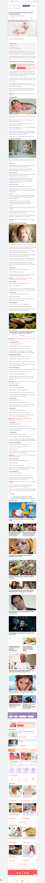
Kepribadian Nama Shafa (14, 47)
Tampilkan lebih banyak (22, 822)
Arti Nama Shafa (12, 45)
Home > (10, 8)
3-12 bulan (19, 5)
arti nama (15, 716)
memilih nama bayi (24, 244)
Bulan (16, 449)
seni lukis (21, 190)
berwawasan (24, 365)
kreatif (23, 216)
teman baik (24, 475)
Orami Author (22, 38)
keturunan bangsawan (14, 416)
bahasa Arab (23, 127)
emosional (19, 182)
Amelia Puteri (21, 39)
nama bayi (10, 716)
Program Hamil (26, 842)
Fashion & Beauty (26, 860)
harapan (12, 259)
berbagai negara (14, 490)
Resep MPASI (33, 5)
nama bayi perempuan (22, 716)
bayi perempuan (28, 83)
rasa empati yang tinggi (21, 200)
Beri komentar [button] (20, 725)
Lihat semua (33, 750)
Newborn (14, 5)
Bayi (10, 5)
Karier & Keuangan (12, 842)
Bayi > (12, 8)
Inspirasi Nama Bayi (26, 5)
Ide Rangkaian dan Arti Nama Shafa (15, 48)
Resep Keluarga (12, 860)
